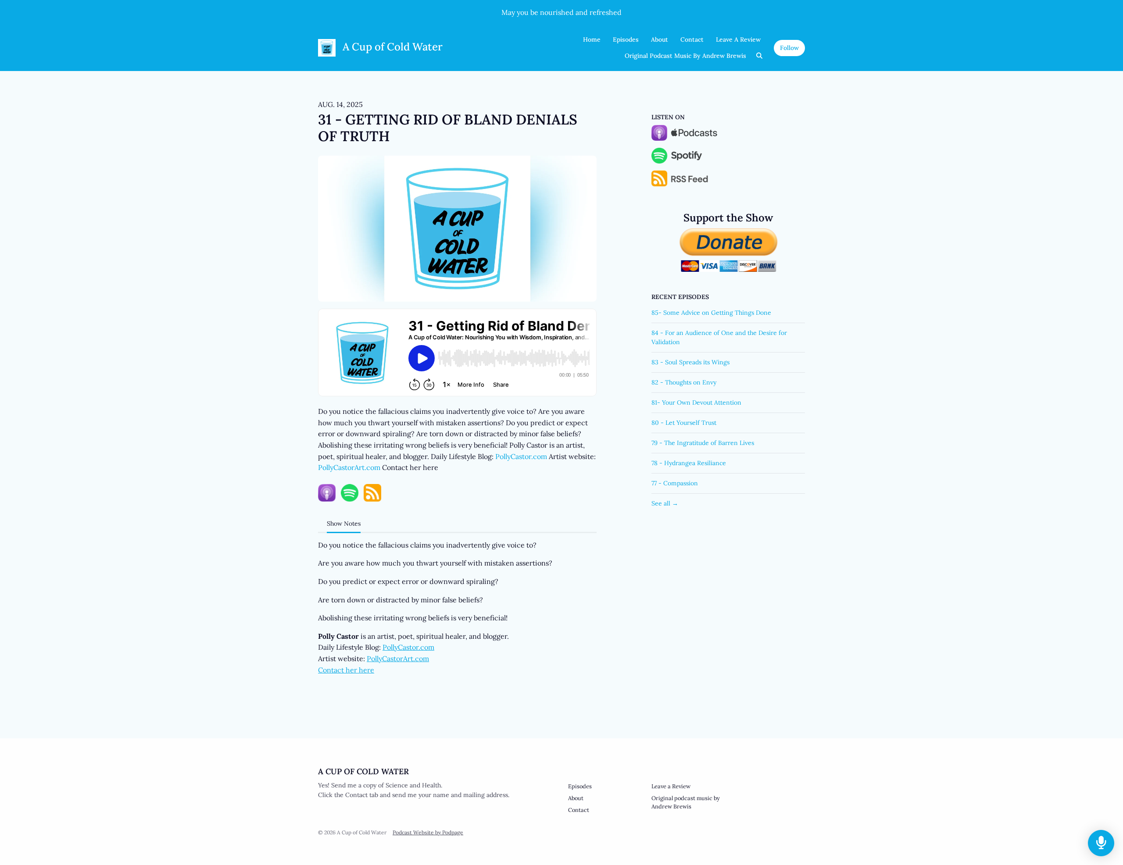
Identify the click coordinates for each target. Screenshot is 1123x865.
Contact (692, 39)
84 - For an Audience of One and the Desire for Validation (719, 337)
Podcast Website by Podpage (428, 832)
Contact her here (346, 670)
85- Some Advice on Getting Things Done (711, 313)
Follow (789, 48)
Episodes (626, 39)
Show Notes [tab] (344, 523)
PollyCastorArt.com (349, 467)
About (659, 39)
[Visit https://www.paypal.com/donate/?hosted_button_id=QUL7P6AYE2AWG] (728, 249)
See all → (664, 503)
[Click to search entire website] (759, 56)
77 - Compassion (674, 483)
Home (592, 39)
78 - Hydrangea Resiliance (688, 463)
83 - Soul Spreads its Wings (690, 362)
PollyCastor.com (521, 456)
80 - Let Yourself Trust (683, 423)
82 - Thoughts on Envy (683, 382)
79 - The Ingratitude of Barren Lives (702, 443)
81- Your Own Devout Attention (696, 402)
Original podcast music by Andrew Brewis (685, 56)
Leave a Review (738, 39)
